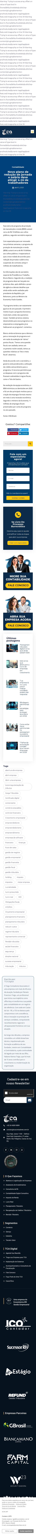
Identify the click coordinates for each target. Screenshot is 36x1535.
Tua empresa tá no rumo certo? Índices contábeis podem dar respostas (24, 687)
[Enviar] (29, 1100)
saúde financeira (11, 947)
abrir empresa (10, 775)
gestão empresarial (12, 857)
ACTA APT (5, 1511)
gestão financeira (12, 862)
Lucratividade (10, 887)
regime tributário (12, 932)
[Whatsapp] (22, 1149)
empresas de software (14, 838)
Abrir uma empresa (13, 780)
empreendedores (12, 823)
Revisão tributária (12, 942)
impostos (8, 882)
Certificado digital (12, 798)
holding (8, 877)
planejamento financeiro (15, 917)
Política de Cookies (21, 1504)
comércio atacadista (13, 808)
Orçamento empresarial (14, 912)
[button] (32, 131)
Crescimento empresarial (15, 818)
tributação (9, 966)
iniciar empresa (24, 882)
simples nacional (11, 956)
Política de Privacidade (8, 1504)
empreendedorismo (13, 828)
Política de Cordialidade (8, 1508)
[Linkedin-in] (11, 1149)
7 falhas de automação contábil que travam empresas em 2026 (24, 747)
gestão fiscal (10, 867)
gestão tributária (12, 872)
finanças (22, 843)
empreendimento (12, 833)
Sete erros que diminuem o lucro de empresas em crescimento (25, 667)
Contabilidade (18, 167)
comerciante (10, 803)
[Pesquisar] (30, 443)
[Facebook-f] (6, 1149)
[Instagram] (16, 1149)
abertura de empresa (13, 770)
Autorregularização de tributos (14, 786)
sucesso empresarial (13, 961)
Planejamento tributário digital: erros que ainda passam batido (25, 649)
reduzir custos (11, 927)
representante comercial (15, 937)
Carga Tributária (11, 793)
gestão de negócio (12, 852)
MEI (20, 897)
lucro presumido (12, 892)
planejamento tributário (15, 922)
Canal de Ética (21, 1506)
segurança (9, 951)
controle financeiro (13, 813)
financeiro (9, 843)
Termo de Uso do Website (9, 1506)
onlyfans (8, 907)
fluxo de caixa (10, 848)
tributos (22, 966)
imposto (20, 877)
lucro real (9, 897)
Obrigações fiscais (12, 902)
